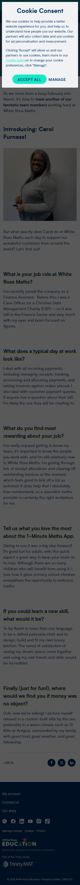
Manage (57, 79)
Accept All (29, 79)
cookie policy (16, 60)
